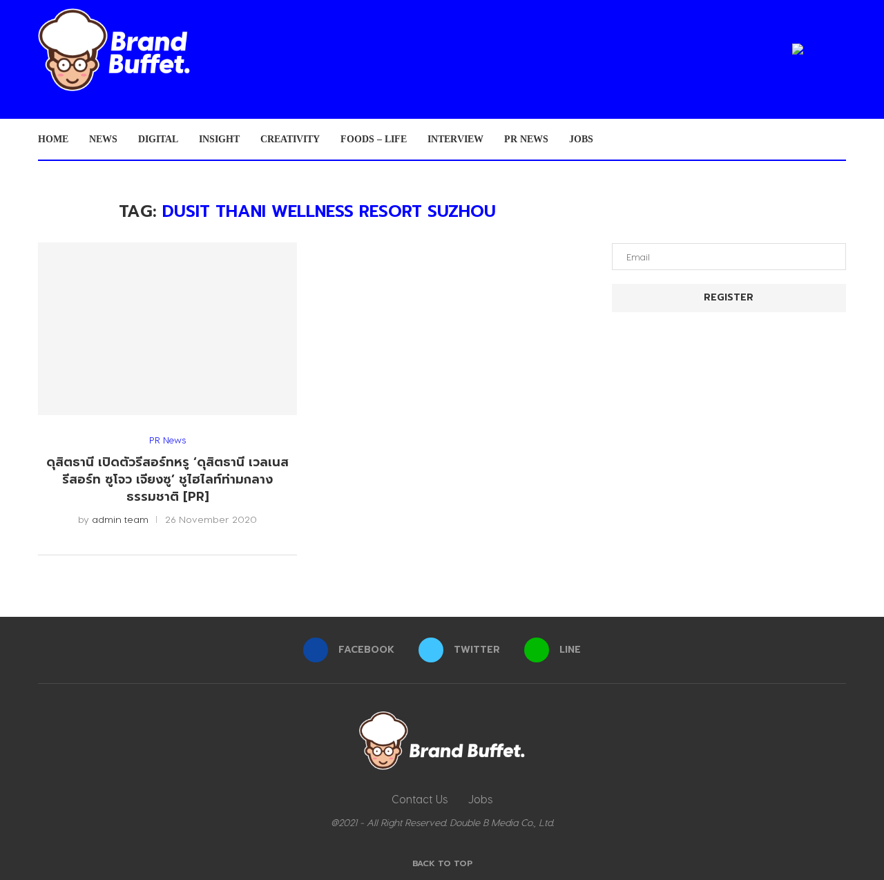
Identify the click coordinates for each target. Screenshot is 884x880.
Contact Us (420, 798)
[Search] (839, 139)
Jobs (581, 139)
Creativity (290, 139)
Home (53, 139)
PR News (526, 139)
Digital (158, 139)
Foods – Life (373, 139)
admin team (120, 519)
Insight (219, 139)
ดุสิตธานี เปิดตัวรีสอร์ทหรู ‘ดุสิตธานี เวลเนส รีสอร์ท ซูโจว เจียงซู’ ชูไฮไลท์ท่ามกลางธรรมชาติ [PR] (167, 479)
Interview (455, 139)
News (103, 139)
